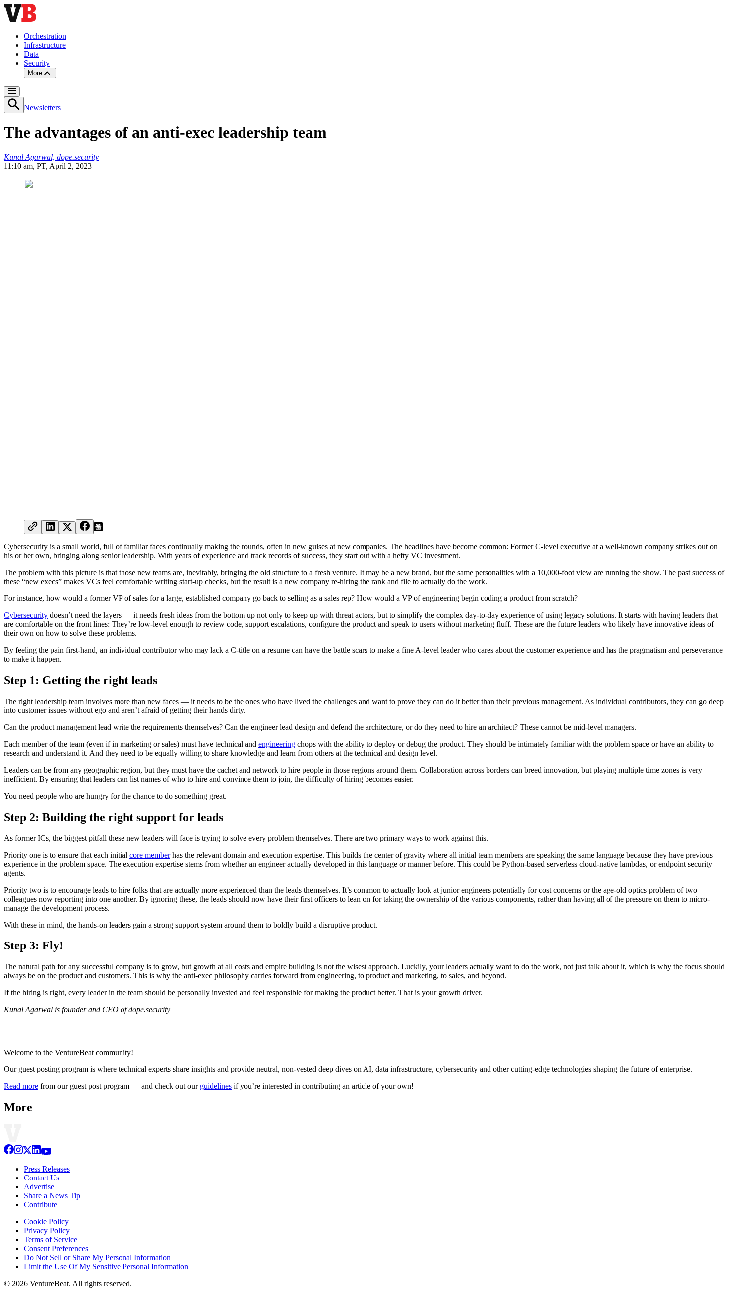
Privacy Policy (47, 1230)
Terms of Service (50, 1239)
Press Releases (47, 1169)
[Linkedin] (36, 1152)
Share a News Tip (52, 1195)
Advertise (39, 1186)
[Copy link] (33, 527)
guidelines (216, 1086)
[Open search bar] (14, 105)
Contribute (40, 1204)
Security (37, 63)
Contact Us (41, 1178)
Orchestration (45, 36)
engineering (276, 744)
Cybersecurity (26, 615)
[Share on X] (67, 527)
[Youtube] (46, 1152)
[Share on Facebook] (85, 526)
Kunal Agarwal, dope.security (51, 157)
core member (149, 855)
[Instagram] (18, 1152)
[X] (27, 1152)
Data (31, 54)
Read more (21, 1086)
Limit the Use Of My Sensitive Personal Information (106, 1266)
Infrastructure (45, 45)
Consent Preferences (56, 1248)
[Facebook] (9, 1152)
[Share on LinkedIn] (50, 527)
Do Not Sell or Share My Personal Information (97, 1257)
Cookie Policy (46, 1221)
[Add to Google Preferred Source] (98, 528)
